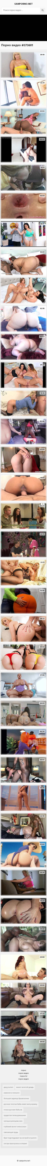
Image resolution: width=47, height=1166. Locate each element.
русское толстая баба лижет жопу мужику (20, 1104)
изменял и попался (11, 1092)
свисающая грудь (11, 1132)
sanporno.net (23, 4)
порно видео (23, 1073)
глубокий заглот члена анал (15, 1126)
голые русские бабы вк (13, 1109)
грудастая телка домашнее (15, 1115)
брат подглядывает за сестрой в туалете (20, 1137)
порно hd (23, 1076)
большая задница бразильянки (16, 1098)
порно (23, 1070)
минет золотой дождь (25, 1087)
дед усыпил (8, 1087)
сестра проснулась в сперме (15, 1143)
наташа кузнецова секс (13, 1121)
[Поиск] (42, 10)
